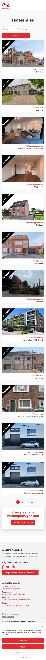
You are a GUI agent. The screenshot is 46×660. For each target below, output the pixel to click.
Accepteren (23, 640)
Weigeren (23, 646)
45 (32, 502)
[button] (43, 626)
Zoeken (16, 36)
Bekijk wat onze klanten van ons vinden (20, 572)
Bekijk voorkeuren (23, 653)
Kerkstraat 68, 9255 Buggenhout (13, 594)
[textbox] (8, 29)
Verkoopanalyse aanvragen (23, 522)
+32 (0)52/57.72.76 (8, 586)
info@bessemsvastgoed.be (11, 588)
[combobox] (8, 29)
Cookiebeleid (23, 657)
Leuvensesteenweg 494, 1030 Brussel (15, 605)
